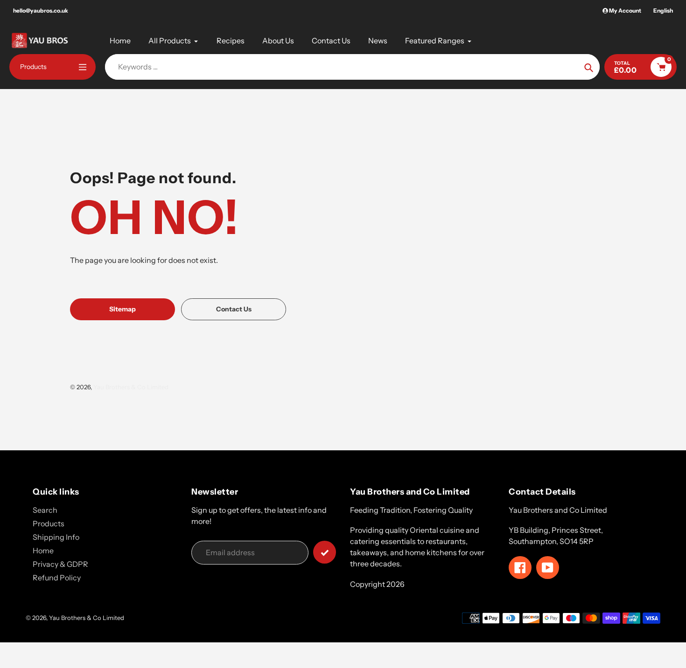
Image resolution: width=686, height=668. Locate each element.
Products (48, 523)
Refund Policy (57, 577)
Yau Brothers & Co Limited (130, 387)
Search (45, 510)
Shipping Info (56, 537)
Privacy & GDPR (60, 564)
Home (43, 550)
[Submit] (324, 552)
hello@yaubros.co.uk (40, 10)
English (663, 10)
